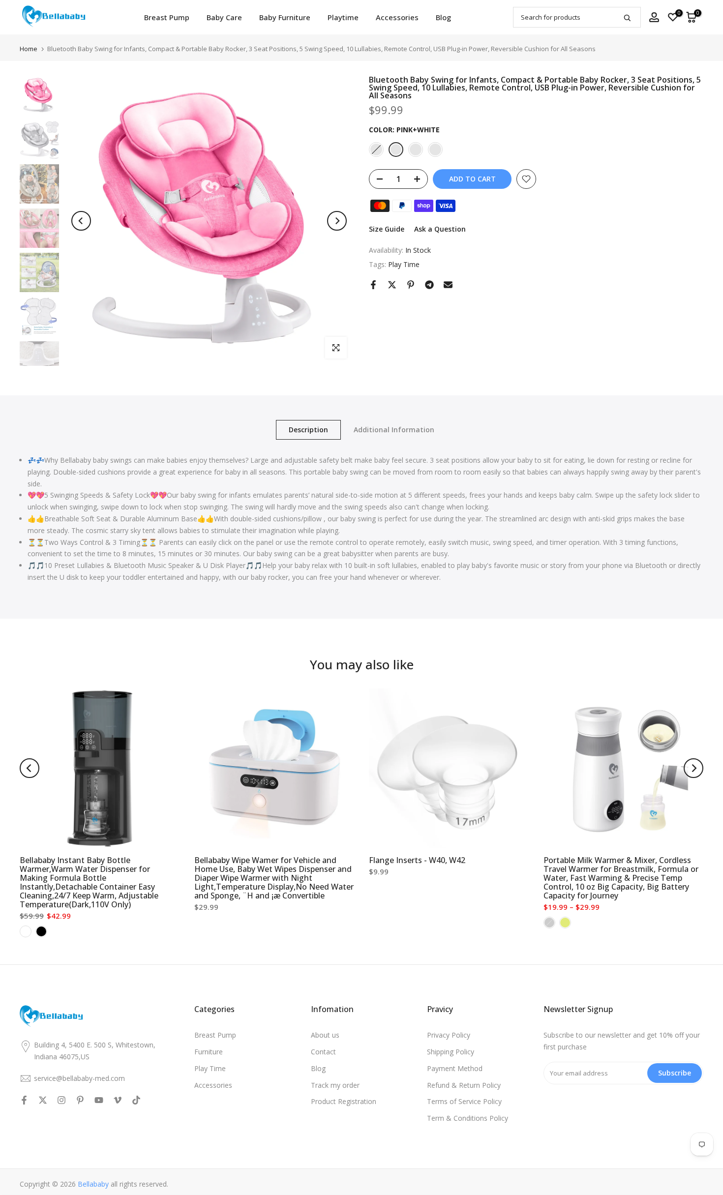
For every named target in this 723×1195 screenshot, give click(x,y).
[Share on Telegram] (429, 284)
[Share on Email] (448, 284)
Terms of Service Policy (464, 1101)
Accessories (397, 17)
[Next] (337, 221)
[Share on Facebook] (373, 284)
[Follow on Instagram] (61, 1100)
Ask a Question (440, 229)
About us (325, 1035)
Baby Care (224, 17)
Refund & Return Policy (464, 1085)
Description (308, 429)
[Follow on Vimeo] (117, 1100)
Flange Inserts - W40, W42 (417, 860)
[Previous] (81, 221)
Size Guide (386, 229)
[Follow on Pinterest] (80, 1100)
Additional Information (394, 429)
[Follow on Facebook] (24, 1100)
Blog (443, 17)
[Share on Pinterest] (410, 284)
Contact (323, 1051)
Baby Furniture (284, 17)
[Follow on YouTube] (98, 1100)
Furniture (208, 1051)
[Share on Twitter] (392, 284)
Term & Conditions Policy (467, 1118)
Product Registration (343, 1101)
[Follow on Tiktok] (136, 1100)
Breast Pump (166, 17)
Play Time (404, 264)
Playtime (343, 17)
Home (28, 49)
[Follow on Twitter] (42, 1100)
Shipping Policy (450, 1051)
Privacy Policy (448, 1035)
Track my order (335, 1085)
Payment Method (454, 1068)
